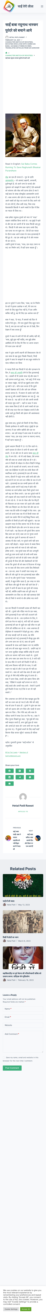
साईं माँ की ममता (8, 901)
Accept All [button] (26, 1309)
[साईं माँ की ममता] (23, 885)
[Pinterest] (30, 771)
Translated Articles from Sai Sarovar (22, 48)
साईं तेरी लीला (25, 6)
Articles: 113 (23, 811)
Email (8, 1017)
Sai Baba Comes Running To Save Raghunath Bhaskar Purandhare (23, 167)
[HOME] (6, 53)
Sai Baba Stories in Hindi (21, 46)
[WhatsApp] (30, 777)
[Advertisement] (23, 87)
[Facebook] (9, 771)
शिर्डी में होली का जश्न (10, 937)
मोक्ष (6, 177)
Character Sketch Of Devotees (19, 42)
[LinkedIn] (9, 777)
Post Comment (12, 1068)
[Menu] (42, 6)
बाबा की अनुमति (16, 372)
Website (8, 1025)
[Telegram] (20, 777)
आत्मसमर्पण (9, 180)
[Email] (9, 783)
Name (8, 1009)
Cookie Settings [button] (11, 1309)
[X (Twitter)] (20, 771)
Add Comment (12, 1034)
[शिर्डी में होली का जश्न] (23, 921)
